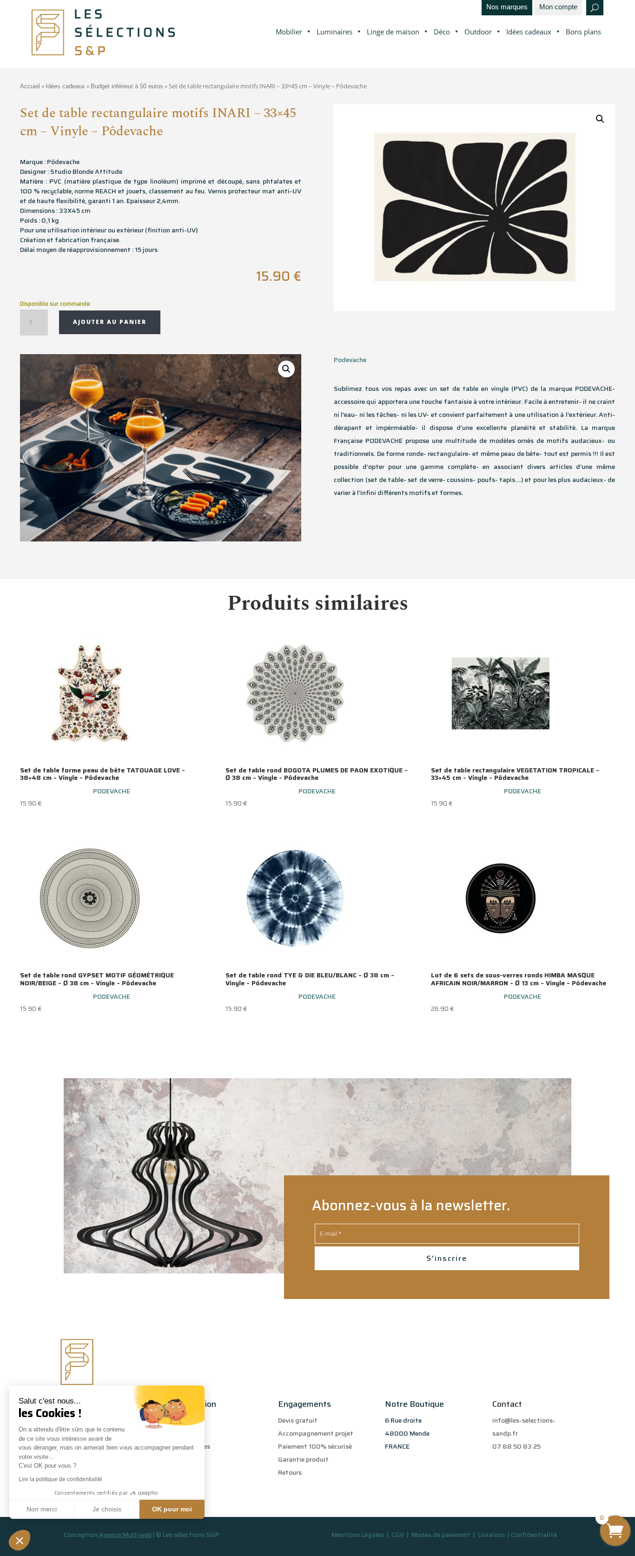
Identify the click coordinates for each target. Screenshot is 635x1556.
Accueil (30, 86)
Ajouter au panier (109, 322)
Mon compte (558, 7)
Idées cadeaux (528, 31)
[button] (19, 1540)
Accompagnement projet (315, 1433)
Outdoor (478, 31)
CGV (398, 1535)
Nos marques (507, 7)
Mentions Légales (357, 1535)
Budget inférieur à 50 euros (127, 86)
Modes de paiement (440, 1535)
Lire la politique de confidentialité (60, 1479)
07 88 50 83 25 (516, 1446)
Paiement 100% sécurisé (315, 1446)
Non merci (41, 1509)
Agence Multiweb (125, 1535)
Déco (442, 31)
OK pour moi (172, 1509)
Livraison (492, 1535)
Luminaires (334, 31)
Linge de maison (393, 31)
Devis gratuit (298, 1420)
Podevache (350, 360)
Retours (290, 1472)
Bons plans (583, 31)
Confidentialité (534, 1535)
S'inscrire (446, 1258)
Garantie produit (303, 1459)
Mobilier (289, 31)
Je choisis (107, 1509)
